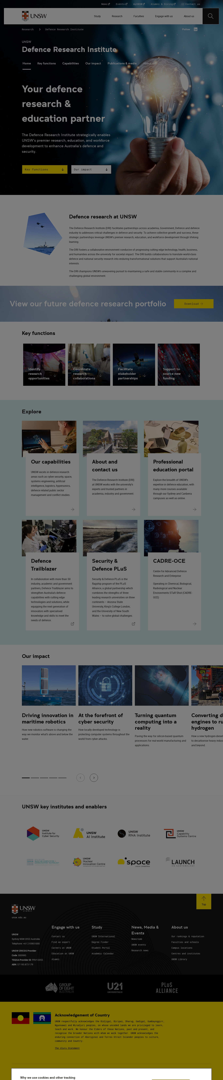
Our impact (93, 63)
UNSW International (103, 936)
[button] (45, 169)
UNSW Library (179, 959)
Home (27, 63)
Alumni (55, 959)
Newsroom (136, 938)
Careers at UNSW (61, 947)
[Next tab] (94, 778)
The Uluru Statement (67, 1048)
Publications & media (122, 63)
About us (149, 63)
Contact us (58, 936)
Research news (139, 950)
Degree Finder (100, 942)
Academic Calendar (103, 953)
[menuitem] (98, 16)
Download (186, 305)
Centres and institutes (185, 953)
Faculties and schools (185, 942)
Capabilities (70, 63)
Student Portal (101, 947)
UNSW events (138, 944)
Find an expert (61, 942)
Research (28, 29)
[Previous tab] (80, 778)
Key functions (46, 63)
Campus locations (181, 947)
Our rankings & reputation (187, 936)
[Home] (34, 16)
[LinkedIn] (195, 29)
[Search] (211, 16)
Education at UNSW (63, 953)
